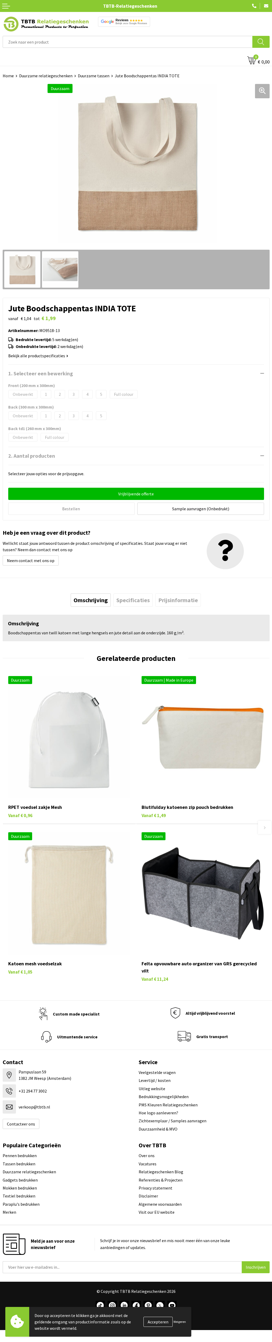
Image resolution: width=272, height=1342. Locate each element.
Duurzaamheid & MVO (158, 1129)
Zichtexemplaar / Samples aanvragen (172, 1120)
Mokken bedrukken (20, 1188)
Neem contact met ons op (30, 560)
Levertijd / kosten (155, 1080)
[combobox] (128, 42)
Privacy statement (155, 1188)
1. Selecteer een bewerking (40, 373)
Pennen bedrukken (20, 1155)
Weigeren (179, 1322)
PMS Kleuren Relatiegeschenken (168, 1104)
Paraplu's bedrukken (21, 1204)
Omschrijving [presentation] (91, 600)
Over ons (147, 1155)
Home (8, 75)
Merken (9, 1212)
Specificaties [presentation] (133, 600)
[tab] (91, 600)
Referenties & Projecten (160, 1180)
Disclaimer (148, 1196)
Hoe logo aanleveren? (158, 1112)
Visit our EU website (157, 1212)
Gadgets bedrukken (20, 1180)
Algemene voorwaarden (160, 1204)
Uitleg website (152, 1088)
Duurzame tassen (93, 75)
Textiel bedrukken (19, 1196)
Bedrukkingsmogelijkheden (164, 1096)
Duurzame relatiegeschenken (46, 75)
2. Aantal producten (31, 455)
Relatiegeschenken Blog (161, 1171)
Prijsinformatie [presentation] (178, 600)
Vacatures (147, 1163)
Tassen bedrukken (19, 1163)
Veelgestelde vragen (157, 1072)
